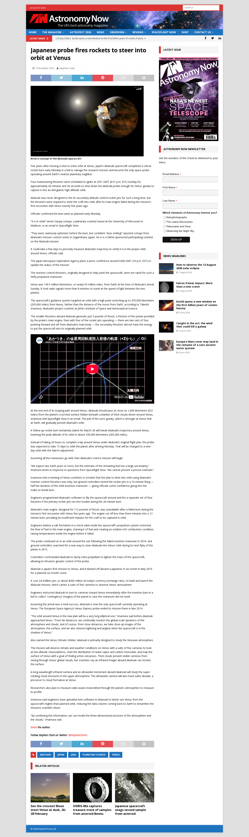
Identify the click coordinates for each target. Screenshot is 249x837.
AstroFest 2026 (80, 32)
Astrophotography (176, 217)
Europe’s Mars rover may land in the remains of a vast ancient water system (197, 345)
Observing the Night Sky (180, 230)
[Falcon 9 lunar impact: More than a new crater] (166, 287)
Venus (116, 754)
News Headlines (175, 256)
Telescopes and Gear (178, 226)
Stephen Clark (67, 68)
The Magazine (52, 32)
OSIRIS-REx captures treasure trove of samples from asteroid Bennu (92, 810)
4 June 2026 (184, 352)
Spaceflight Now (164, 32)
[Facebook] (205, 38)
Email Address (172, 174)
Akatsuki (45, 754)
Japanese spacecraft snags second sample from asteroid (130, 810)
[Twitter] (212, 38)
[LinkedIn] (220, 38)
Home (32, 32)
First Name (170, 187)
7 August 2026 (185, 272)
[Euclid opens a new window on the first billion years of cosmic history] (166, 305)
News (100, 32)
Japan (60, 754)
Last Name (170, 200)
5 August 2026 (185, 290)
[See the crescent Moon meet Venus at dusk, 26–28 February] (50, 787)
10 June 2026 (185, 330)
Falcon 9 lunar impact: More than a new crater (194, 284)
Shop (185, 32)
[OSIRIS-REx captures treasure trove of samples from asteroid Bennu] (92, 787)
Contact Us (202, 32)
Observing (117, 32)
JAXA (73, 754)
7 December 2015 (44, 68)
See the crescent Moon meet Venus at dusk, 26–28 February (48, 810)
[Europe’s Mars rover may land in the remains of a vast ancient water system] (166, 345)
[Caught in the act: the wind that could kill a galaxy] (166, 327)
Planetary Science (94, 754)
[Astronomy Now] (124, 27)
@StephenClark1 (78, 735)
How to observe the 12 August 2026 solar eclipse (196, 266)
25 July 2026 (184, 312)
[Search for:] (201, 7)
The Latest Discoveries (179, 221)
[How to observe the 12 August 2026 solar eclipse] (166, 268)
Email (34, 727)
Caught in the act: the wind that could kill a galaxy (194, 324)
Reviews (138, 32)
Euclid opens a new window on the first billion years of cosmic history (196, 305)
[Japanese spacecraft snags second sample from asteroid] (134, 787)
